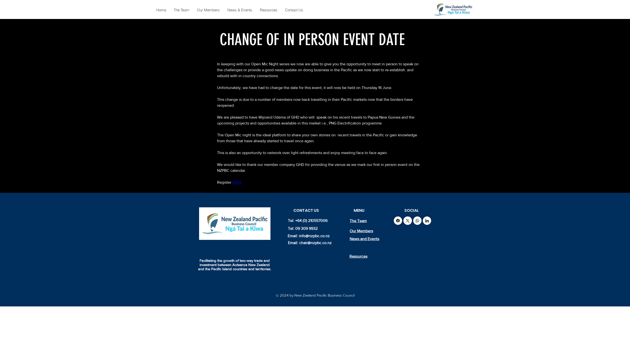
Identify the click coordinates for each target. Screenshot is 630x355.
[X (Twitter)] (407, 220)
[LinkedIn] (427, 220)
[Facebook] (398, 220)
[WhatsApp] (417, 220)
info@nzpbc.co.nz (314, 236)
